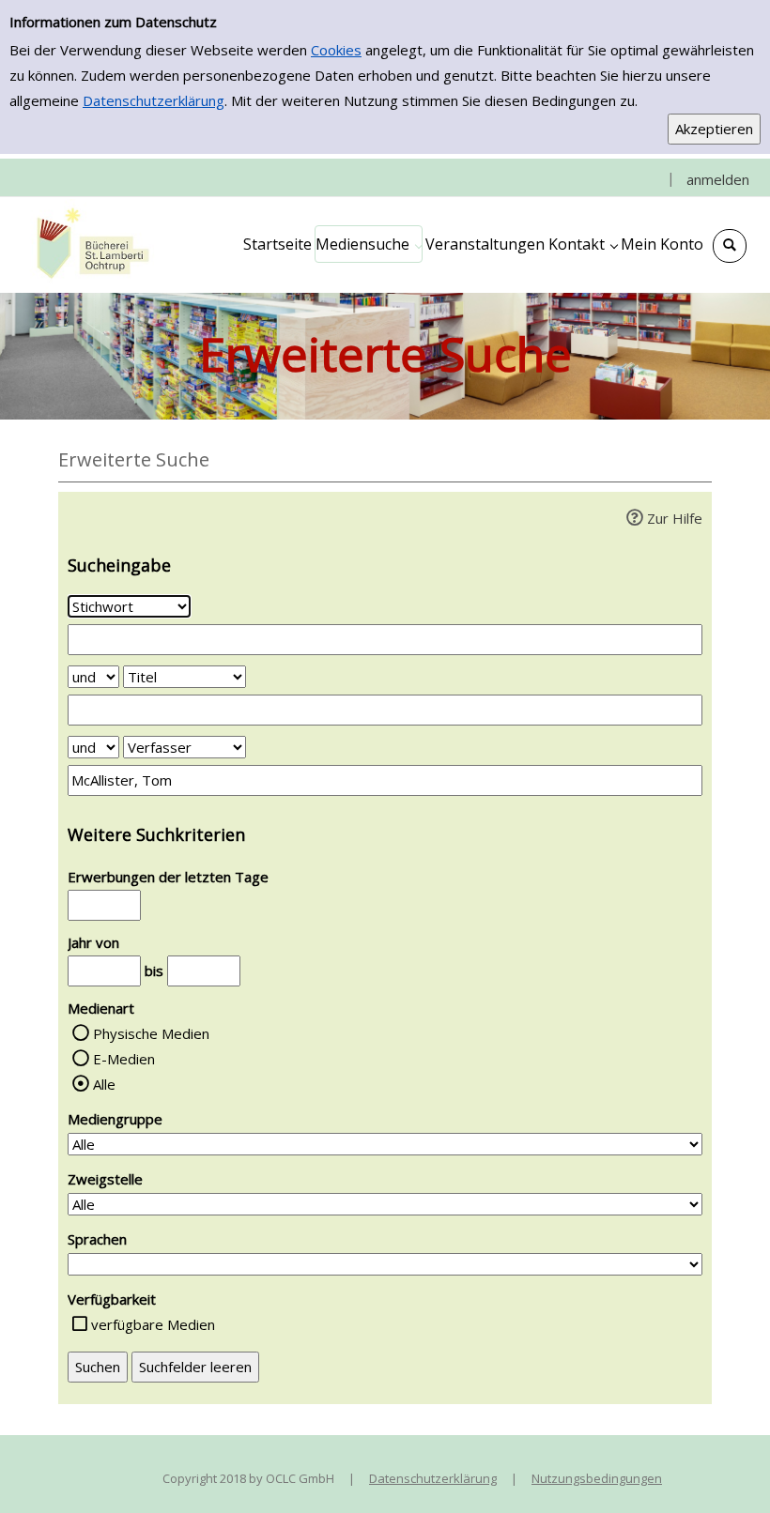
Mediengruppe (115, 1118)
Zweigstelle (105, 1178)
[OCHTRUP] (89, 244)
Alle (104, 1084)
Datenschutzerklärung (153, 100)
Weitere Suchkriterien (156, 834)
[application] (369, 244)
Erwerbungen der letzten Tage (168, 876)
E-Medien (124, 1058)
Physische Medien (151, 1033)
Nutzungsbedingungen (596, 1478)
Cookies (336, 49)
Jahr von (93, 942)
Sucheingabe (119, 565)
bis (154, 970)
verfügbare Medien (153, 1324)
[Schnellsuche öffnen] (730, 246)
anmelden (717, 179)
